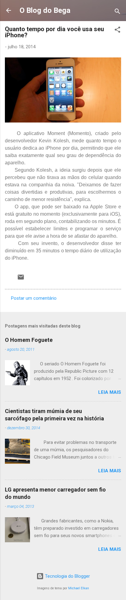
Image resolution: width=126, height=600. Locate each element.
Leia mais (109, 392)
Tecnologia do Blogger (67, 576)
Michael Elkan (78, 588)
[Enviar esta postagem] (20, 279)
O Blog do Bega (45, 10)
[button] (117, 30)
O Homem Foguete (29, 340)
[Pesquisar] (117, 12)
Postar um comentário (34, 298)
